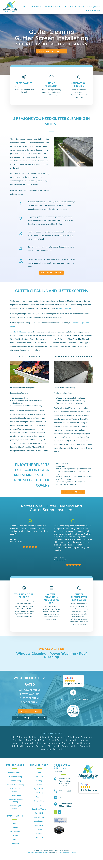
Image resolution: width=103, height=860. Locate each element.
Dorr (39, 805)
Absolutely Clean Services (20, 332)
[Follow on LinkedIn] (59, 812)
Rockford (39, 837)
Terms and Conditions (33, 852)
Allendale (39, 777)
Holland (39, 833)
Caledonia (39, 793)
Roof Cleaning (30, 702)
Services (36, 7)
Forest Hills (39, 813)
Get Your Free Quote (51, 51)
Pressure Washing (15, 777)
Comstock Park (39, 801)
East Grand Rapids (39, 809)
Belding (39, 781)
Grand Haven (39, 817)
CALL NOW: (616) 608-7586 (30, 718)
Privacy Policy (44, 852)
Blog (14, 840)
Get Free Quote (51, 272)
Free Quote (93, 7)
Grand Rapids (39, 821)
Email (61, 797)
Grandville (39, 825)
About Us (67, 7)
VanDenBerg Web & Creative (67, 852)
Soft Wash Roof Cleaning (15, 785)
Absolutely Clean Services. (67, 308)
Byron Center (39, 789)
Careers (80, 7)
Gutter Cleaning (30, 698)
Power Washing (62, 653)
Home (26, 7)
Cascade (39, 797)
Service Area (52, 7)
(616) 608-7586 (92, 10)
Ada (39, 773)
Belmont (39, 785)
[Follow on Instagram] (55, 812)
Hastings (39, 829)
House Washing (15, 795)
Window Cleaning (31, 653)
